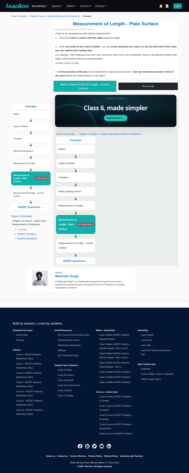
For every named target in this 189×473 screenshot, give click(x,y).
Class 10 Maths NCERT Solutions (114, 372)
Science (84, 6)
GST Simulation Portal (68, 355)
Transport (17, 139)
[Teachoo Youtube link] (102, 446)
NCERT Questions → (31, 207)
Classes (55, 6)
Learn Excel (146, 340)
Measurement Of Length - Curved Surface (28, 194)
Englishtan (146, 369)
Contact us (62, 456)
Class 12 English (65, 396)
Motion (16, 114)
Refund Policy (111, 456)
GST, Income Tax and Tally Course (73, 335)
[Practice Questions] (167, 6)
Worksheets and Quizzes (69, 345)
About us (50, 456)
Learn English (147, 335)
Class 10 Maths (65, 370)
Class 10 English (65, 380)
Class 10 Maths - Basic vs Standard (157, 374)
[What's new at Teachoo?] (161, 6)
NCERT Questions (26, 234)
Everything (38, 6)
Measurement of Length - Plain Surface (30, 178)
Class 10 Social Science (69, 385)
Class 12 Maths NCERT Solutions (114, 382)
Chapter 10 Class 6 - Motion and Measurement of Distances (55, 16)
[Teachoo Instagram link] (87, 446)
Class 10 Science (66, 375)
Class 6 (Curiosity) (19, 16)
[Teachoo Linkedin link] (109, 446)
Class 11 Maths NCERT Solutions (114, 377)
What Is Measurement (23, 151)
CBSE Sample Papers (151, 379)
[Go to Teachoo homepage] (17, 6)
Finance (99, 6)
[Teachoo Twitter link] (94, 446)
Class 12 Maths (65, 390)
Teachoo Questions (27, 238)
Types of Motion (20, 126)
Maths (70, 6)
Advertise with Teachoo (131, 456)
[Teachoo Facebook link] (80, 446)
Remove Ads (148, 86)
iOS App (20, 340)
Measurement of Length (24, 163)
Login (177, 6)
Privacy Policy (95, 456)
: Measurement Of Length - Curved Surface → (85, 86)
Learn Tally (146, 345)
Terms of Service (78, 456)
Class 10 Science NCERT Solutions (115, 434)
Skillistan (62, 350)
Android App (22, 335)
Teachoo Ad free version (69, 340)
